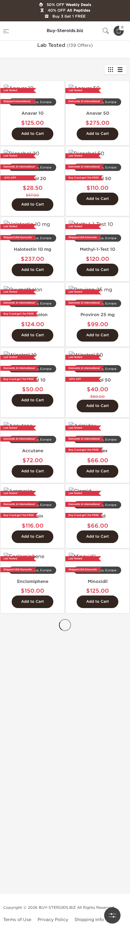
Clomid (97, 516)
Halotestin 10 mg (32, 249)
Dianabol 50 (97, 178)
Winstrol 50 (97, 380)
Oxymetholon (33, 314)
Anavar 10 (32, 113)
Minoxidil (98, 581)
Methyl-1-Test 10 (97, 249)
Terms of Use (17, 919)
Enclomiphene (32, 581)
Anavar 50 (97, 113)
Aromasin (32, 516)
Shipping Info (89, 919)
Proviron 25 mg (97, 314)
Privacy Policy (53, 919)
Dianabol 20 (32, 178)
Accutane (32, 450)
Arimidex (98, 450)
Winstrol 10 (32, 380)
